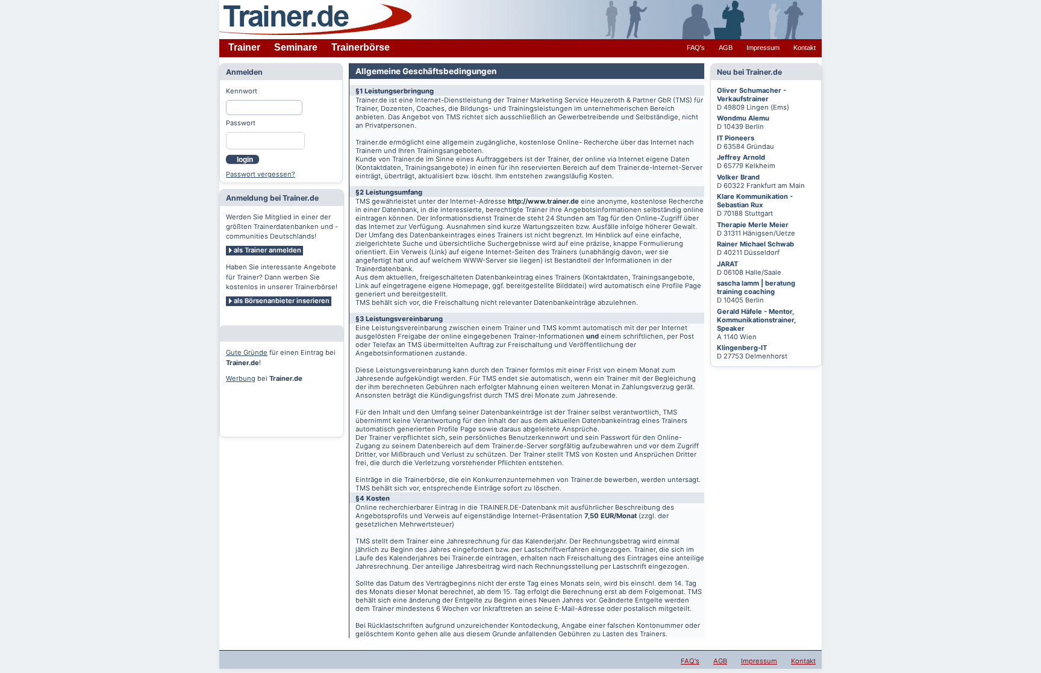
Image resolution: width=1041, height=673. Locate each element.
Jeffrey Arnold (741, 157)
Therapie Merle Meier (753, 225)
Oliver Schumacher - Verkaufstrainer (751, 94)
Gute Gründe (246, 352)
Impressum (763, 47)
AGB (726, 47)
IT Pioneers (735, 138)
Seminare (295, 47)
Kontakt (804, 47)
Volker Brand (738, 177)
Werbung (240, 378)
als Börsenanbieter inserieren (282, 300)
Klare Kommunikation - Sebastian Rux (755, 200)
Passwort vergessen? (260, 174)
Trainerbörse (360, 47)
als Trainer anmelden (267, 250)
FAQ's (696, 47)
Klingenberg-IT (742, 347)
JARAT (727, 264)
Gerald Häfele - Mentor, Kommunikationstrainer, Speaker (756, 320)
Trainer (244, 47)
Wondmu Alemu (743, 118)
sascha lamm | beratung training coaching (756, 287)
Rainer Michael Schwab (755, 244)
